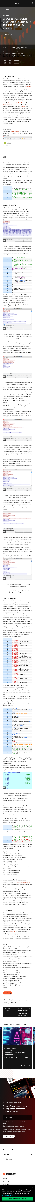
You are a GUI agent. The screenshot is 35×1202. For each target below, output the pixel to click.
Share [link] (16, 62)
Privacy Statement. (19, 1126)
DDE (23, 106)
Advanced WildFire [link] (13, 38)
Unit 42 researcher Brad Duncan (16, 103)
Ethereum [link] (19, 1057)
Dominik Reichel (16, 48)
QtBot (28, 55)
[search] (33, 3)
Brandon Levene (16, 47)
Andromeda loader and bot (23, 882)
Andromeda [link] (7, 999)
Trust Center (6, 1181)
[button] (17, 61)
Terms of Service (16, 1131)
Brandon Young (24, 47)
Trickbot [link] (13, 1002)
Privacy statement (7, 1195)
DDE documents (14, 131)
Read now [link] (24, 1065)
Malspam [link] (23, 999)
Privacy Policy (6, 1131)
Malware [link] (6, 9)
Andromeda (14, 55)
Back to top (7, 993)
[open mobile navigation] (2, 3)
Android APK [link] (9, 1057)
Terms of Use (28, 1125)
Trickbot (14, 56)
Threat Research (21, 53)
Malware (14, 53)
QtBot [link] (6, 1002)
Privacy (5, 1178)
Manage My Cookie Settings (17, 1198)
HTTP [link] (26, 1057)
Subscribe (7, 1136)
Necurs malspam (7, 104)
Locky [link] (15, 999)
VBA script (28, 86)
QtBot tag (12, 931)
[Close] (33, 1187)
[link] (6, 15)
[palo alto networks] (17, 3)
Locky (19, 55)
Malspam (23, 55)
